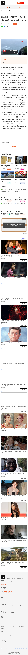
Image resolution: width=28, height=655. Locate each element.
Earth (9, 214)
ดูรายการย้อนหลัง (13, 599)
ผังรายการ (3, 601)
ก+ (9, 7)
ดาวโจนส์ (2, 626)
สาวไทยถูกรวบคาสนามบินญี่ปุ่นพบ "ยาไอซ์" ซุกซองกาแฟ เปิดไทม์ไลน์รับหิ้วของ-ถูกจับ (7, 166)
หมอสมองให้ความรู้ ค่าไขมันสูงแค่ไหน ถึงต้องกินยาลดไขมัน (20, 198)
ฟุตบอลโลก (21, 635)
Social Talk (21, 620)
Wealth (11, 605)
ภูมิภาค (20, 622)
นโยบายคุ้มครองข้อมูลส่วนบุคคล (14, 652)
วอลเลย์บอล (3, 635)
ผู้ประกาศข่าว (21, 599)
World (5, 11)
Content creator (4, 612)
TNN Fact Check (13, 624)
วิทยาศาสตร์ (12, 620)
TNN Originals (21, 608)
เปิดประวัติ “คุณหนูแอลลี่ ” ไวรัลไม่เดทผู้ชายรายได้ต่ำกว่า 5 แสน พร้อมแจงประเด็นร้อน (21, 212)
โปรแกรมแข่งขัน (12, 633)
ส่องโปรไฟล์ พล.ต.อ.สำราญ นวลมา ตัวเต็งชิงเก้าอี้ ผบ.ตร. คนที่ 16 (7, 198)
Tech (9, 183)
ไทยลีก (2, 637)
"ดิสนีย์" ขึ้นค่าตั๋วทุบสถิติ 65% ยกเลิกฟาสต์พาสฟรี (20, 180)
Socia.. (22, 214)
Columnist (12, 612)
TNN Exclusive (12, 618)
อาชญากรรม (3, 622)
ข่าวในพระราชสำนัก (4, 618)
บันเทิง (11, 622)
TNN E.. (9, 201)
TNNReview (21, 641)
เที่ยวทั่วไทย (12, 641)
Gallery (2, 628)
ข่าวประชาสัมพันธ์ (21, 626)
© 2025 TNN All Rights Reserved (13, 653)
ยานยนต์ (2, 624)
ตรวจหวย (2, 644)
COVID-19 (12, 626)
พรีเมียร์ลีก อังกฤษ (22, 633)
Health (20, 605)
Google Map (3, 584)
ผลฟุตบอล (3, 633)
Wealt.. (22, 183)
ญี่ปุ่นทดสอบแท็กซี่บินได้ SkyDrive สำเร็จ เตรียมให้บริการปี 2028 (6, 180)
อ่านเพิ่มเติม (14, 146)
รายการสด (2, 599)
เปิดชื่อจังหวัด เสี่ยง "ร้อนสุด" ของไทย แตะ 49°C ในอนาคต (6, 212)
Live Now (21, 2)
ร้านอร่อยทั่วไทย (4, 641)
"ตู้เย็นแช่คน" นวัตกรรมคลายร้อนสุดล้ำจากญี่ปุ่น (21, 166)
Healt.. (22, 169)
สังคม (9, 169)
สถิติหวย (11, 644)
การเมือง (2, 620)
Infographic (21, 624)
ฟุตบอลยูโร (12, 635)
